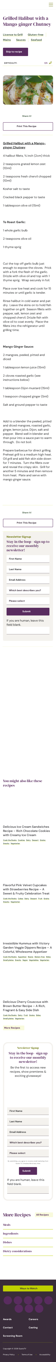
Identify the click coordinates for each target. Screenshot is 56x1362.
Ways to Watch (28, 1288)
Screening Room (12, 1335)
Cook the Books (10, 840)
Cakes (20, 899)
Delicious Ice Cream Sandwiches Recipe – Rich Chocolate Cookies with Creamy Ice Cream (26, 831)
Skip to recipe (14, 51)
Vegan (25, 960)
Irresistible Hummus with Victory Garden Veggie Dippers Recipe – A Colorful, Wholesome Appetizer (27, 947)
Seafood (36, 40)
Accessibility (44, 1354)
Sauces (21, 40)
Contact (8, 1327)
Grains (42, 840)
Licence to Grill (13, 34)
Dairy (28, 840)
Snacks (6, 843)
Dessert (35, 840)
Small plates (8, 960)
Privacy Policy (9, 1354)
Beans (30, 957)
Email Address (17, 579)
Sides (48, 957)
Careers (33, 1319)
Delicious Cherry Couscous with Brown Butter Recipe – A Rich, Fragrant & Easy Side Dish (25, 1006)
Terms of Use (27, 1354)
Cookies (21, 840)
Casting (33, 1327)
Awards (7, 1319)
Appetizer (22, 957)
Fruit (40, 899)
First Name (15, 558)
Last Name (15, 569)
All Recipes (42, 1214)
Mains (7, 40)
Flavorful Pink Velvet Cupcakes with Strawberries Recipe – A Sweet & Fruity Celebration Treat (26, 889)
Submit (26, 611)
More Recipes (12, 1027)
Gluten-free (35, 34)
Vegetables (34, 960)
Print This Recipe (26, 126)
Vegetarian (15, 843)
